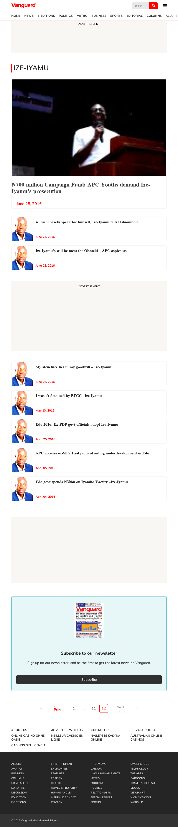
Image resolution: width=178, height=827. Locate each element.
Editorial (135, 16)
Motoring (97, 783)
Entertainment (61, 764)
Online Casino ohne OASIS (27, 738)
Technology (139, 768)
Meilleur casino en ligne (67, 738)
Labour (96, 768)
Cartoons (137, 778)
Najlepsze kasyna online (105, 738)
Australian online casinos (146, 738)
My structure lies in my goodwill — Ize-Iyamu (73, 366)
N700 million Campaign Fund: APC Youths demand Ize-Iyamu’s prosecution (81, 187)
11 (94, 708)
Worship (136, 802)
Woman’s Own (140, 797)
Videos (135, 788)
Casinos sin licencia (28, 745)
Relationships (101, 792)
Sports (116, 16)
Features (57, 773)
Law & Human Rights (105, 773)
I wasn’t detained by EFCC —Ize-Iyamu (69, 395)
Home (15, 16)
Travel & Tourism (142, 783)
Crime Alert (19, 783)
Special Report (101, 797)
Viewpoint (137, 792)
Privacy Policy (143, 730)
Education (18, 797)
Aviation (17, 768)
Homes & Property (64, 788)
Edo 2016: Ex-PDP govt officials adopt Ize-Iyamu (77, 424)
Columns (154, 16)
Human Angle (61, 792)
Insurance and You (64, 797)
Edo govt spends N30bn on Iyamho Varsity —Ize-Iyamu (82, 481)
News (29, 16)
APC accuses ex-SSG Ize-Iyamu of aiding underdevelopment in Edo (92, 453)
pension (56, 802)
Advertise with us (67, 730)
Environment (60, 768)
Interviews (98, 764)
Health (56, 783)
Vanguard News (23, 5)
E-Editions (46, 16)
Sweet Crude (139, 764)
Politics (66, 16)
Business (98, 16)
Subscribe (89, 679)
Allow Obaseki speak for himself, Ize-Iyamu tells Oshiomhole (87, 221)
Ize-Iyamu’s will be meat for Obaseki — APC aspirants (81, 250)
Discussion (19, 792)
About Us (19, 730)
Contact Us (100, 730)
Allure (171, 16)
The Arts (136, 773)
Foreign (56, 778)
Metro (82, 16)
